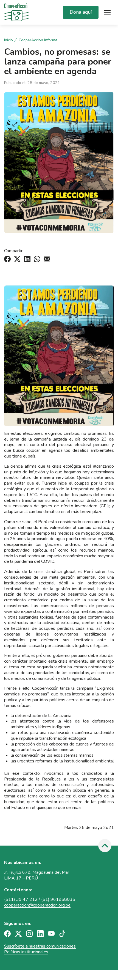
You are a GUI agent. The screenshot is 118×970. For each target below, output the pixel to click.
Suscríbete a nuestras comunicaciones (40, 946)
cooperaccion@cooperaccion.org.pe (37, 905)
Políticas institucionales (26, 952)
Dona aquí (81, 12)
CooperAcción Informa (38, 40)
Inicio (8, 40)
